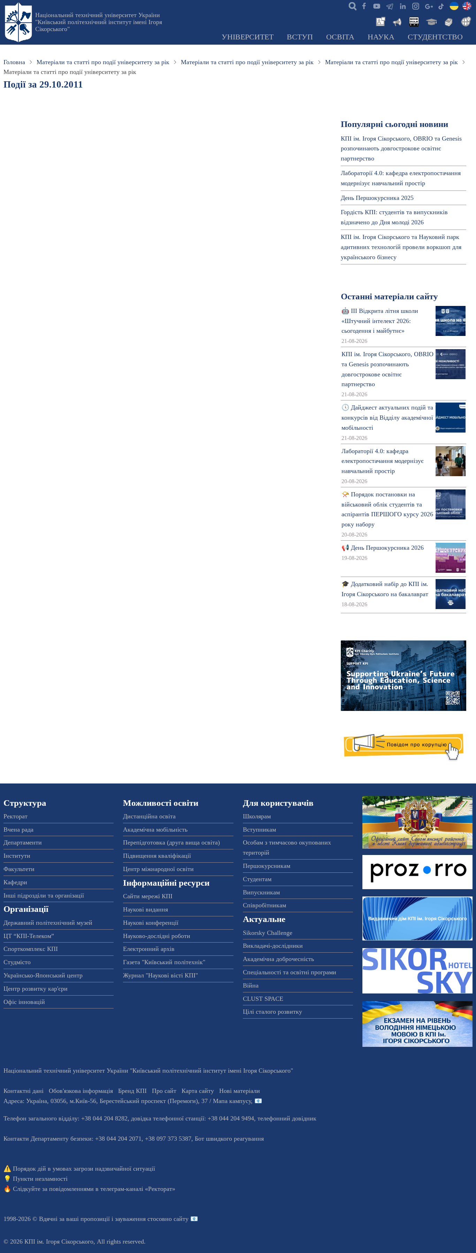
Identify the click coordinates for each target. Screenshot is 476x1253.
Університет (248, 37)
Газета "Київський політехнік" (164, 962)
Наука (381, 37)
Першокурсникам (266, 865)
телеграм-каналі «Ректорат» (137, 1188)
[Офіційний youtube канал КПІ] (376, 5)
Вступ (300, 37)
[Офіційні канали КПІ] (389, 5)
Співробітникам (264, 905)
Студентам (257, 879)
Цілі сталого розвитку (272, 1011)
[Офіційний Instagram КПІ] (415, 5)
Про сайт (164, 1090)
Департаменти (22, 842)
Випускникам (261, 892)
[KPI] (467, 5)
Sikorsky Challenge (267, 932)
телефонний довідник (287, 1118)
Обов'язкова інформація (81, 1090)
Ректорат (15, 816)
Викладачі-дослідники (273, 945)
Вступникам (259, 829)
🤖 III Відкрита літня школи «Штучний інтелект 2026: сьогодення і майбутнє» (379, 321)
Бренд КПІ (132, 1090)
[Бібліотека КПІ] (448, 21)
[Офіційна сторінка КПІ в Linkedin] (402, 5)
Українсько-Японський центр (43, 975)
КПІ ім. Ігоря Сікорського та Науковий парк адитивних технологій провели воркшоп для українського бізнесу (401, 247)
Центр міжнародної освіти (158, 868)
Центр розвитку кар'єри (35, 988)
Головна (14, 62)
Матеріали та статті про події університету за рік (103, 62)
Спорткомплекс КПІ (30, 948)
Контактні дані (23, 1090)
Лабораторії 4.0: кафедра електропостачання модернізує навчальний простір (382, 461)
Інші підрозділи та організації (43, 895)
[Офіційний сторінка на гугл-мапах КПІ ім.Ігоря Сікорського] (428, 5)
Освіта (340, 37)
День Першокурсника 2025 (377, 197)
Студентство (435, 37)
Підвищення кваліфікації (157, 855)
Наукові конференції (150, 922)
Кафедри (15, 882)
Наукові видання (145, 909)
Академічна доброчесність (278, 958)
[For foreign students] (465, 21)
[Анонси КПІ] (396, 21)
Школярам (257, 816)
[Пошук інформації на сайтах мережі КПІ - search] (350, 5)
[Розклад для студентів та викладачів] (413, 21)
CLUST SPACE (263, 998)
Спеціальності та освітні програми (289, 972)
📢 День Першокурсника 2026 (382, 547)
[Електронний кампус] (430, 21)
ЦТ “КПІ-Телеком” (28, 935)
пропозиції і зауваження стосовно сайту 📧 (139, 1218)
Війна (251, 985)
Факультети (18, 868)
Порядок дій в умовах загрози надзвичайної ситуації (84, 1168)
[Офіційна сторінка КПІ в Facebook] (363, 5)
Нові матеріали (239, 1090)
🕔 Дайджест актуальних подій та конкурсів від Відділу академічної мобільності (387, 417)
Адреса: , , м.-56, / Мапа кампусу (127, 1100)
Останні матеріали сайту (389, 296)
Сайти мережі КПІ (147, 896)
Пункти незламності (40, 1178)
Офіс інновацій (24, 1001)
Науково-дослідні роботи (156, 935)
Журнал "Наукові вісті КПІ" (160, 975)
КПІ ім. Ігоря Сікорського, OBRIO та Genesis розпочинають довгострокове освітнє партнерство (401, 148)
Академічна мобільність (155, 829)
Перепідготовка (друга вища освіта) (171, 842)
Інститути (16, 855)
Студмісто (17, 962)
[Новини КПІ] (379, 21)
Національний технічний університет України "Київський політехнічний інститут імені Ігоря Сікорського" (98, 22)
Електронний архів (149, 948)
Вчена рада (18, 829)
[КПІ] (454, 5)
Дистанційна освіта (149, 816)
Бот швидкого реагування (229, 1138)
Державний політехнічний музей (47, 922)
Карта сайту (198, 1090)
